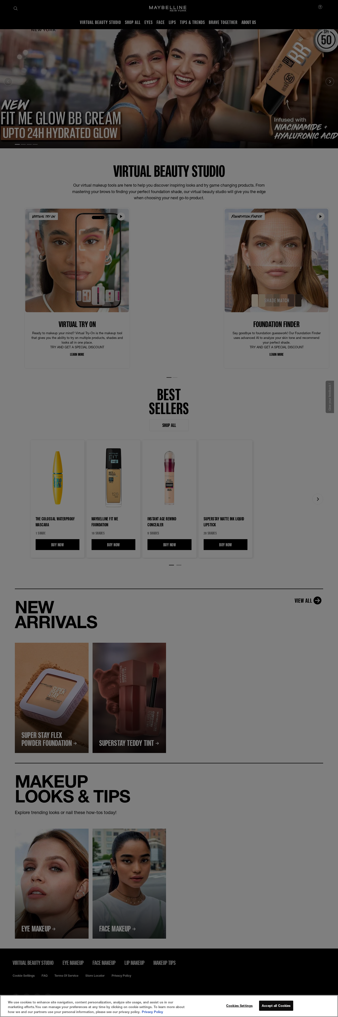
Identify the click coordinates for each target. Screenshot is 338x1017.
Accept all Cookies (276, 1005)
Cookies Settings (239, 1005)
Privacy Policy (152, 1012)
